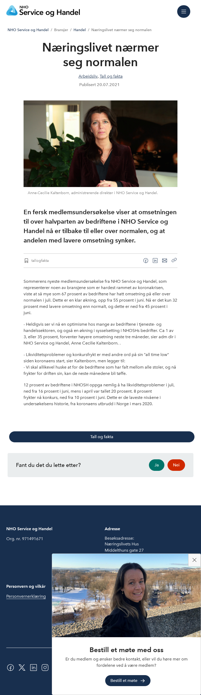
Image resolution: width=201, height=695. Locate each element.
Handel (80, 30)
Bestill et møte (123, 680)
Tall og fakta (111, 76)
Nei (176, 464)
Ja (156, 464)
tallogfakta (40, 260)
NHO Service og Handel (28, 30)
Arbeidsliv (88, 76)
